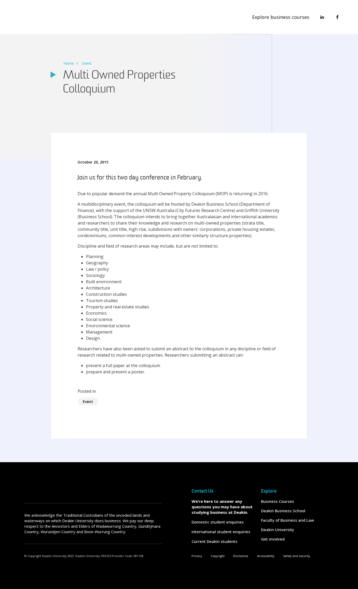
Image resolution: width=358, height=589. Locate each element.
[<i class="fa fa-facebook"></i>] (337, 17)
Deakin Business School (283, 510)
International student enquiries (221, 531)
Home (68, 63)
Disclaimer (240, 556)
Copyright (218, 556)
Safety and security (296, 556)
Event (86, 63)
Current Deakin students (214, 541)
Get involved (273, 539)
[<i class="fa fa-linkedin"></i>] (322, 17)
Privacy (197, 556)
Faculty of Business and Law (287, 520)
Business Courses (277, 501)
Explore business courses (280, 17)
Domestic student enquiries (218, 522)
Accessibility (265, 556)
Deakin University (277, 529)
